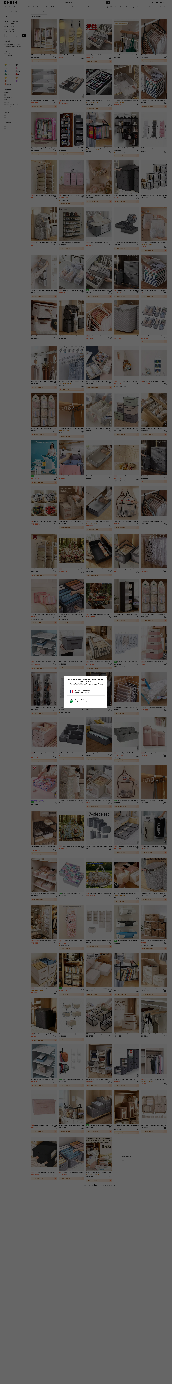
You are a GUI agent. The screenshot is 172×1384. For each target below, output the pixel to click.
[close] (106, 677)
